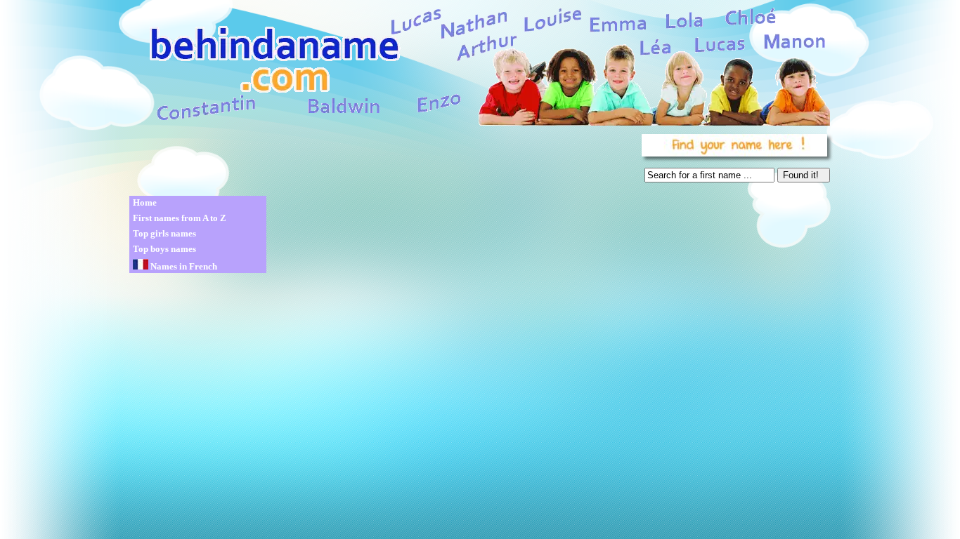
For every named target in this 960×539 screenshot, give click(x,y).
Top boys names (164, 249)
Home (145, 202)
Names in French (182, 266)
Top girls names (164, 233)
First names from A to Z (179, 218)
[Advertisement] (383, 161)
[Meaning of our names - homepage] (478, 64)
